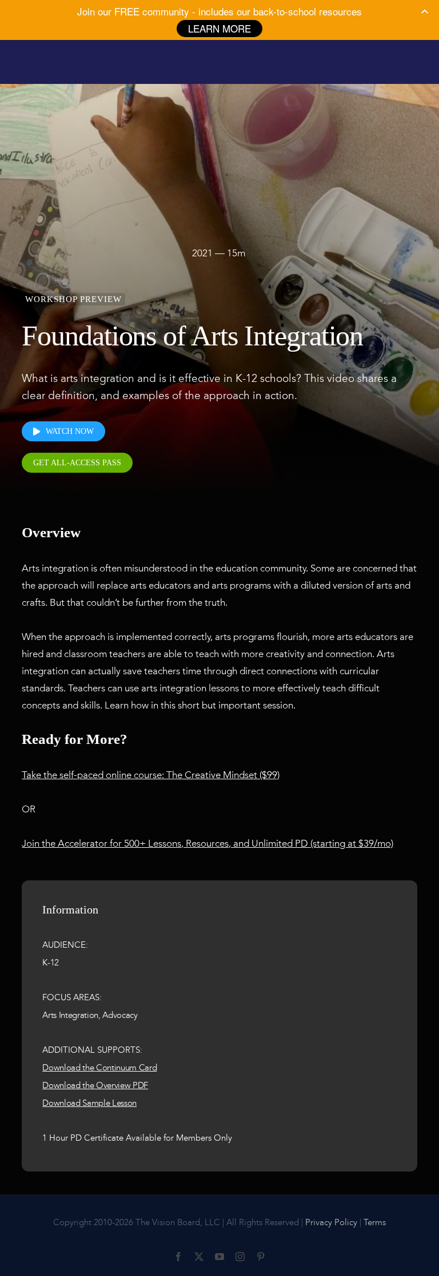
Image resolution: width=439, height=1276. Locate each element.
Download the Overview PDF (95, 1085)
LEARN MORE (219, 28)
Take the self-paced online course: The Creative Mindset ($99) (151, 774)
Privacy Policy (331, 1222)
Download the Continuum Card (99, 1067)
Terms (375, 1222)
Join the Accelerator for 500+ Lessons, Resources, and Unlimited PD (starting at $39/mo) (207, 843)
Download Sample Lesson (89, 1103)
